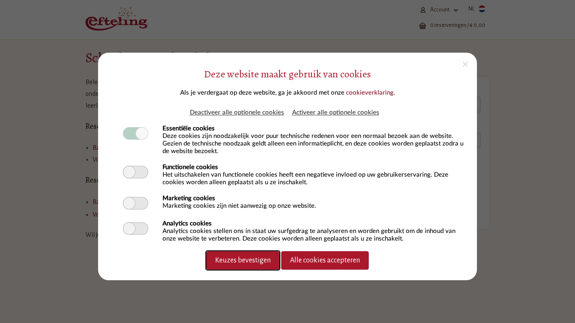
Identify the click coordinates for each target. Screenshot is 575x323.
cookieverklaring (370, 93)
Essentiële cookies (188, 128)
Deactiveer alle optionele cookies (237, 112)
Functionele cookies (190, 167)
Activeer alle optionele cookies (335, 112)
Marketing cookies (188, 198)
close (465, 64)
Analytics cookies (187, 223)
